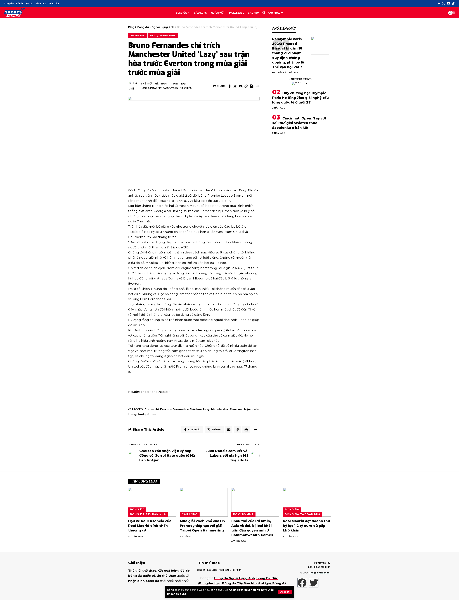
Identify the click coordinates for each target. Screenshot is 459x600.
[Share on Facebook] (229, 86)
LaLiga (264, 583)
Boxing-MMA (243, 514)
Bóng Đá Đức (267, 578)
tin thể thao (166, 575)
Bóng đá (137, 35)
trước (141, 414)
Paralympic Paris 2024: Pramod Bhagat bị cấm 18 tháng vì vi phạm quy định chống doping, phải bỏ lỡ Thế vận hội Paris (288, 53)
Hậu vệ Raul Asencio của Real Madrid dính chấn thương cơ (149, 525)
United (151, 414)
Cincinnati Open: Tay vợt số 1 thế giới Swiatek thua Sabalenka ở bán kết (299, 123)
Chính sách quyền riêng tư (246, 589)
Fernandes (180, 409)
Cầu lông (190, 514)
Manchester (219, 409)
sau (240, 409)
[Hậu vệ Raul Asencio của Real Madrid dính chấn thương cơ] (152, 502)
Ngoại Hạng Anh (162, 35)
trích (254, 409)
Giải (192, 409)
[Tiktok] (453, 3)
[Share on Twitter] (234, 86)
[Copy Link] (246, 86)
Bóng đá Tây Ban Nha (148, 514)
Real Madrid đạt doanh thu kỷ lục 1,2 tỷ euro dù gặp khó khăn (306, 525)
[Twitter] (443, 3)
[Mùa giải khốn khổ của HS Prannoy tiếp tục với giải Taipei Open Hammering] (204, 502)
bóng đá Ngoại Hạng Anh (234, 578)
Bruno (149, 409)
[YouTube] (448, 3)
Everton (165, 409)
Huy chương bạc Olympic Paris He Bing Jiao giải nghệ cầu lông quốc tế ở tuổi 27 (300, 97)
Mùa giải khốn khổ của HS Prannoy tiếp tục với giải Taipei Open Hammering (202, 525)
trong (132, 414)
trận (247, 409)
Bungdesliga (209, 583)
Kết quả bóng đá (171, 570)
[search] (442, 12)
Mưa (233, 409)
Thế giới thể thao (154, 83)
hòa (199, 409)
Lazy (206, 409)
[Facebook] (439, 3)
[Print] (251, 86)
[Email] (240, 86)
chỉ (157, 409)
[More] (257, 86)
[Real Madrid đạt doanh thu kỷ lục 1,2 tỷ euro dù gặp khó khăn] (307, 502)
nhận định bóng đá (143, 581)
